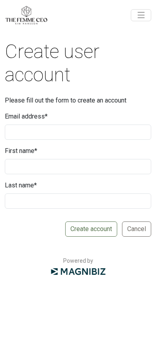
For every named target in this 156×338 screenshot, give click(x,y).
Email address (26, 116)
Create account (91, 229)
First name (21, 151)
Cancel (136, 229)
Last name (21, 185)
